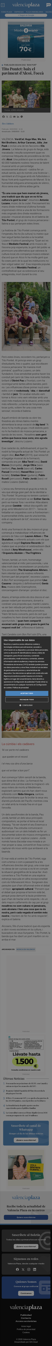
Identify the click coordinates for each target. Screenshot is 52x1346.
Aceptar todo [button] (27, 693)
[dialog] (26, 673)
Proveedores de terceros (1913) (16, 664)
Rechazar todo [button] (27, 699)
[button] (26, 705)
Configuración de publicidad (24, 682)
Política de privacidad (21, 688)
